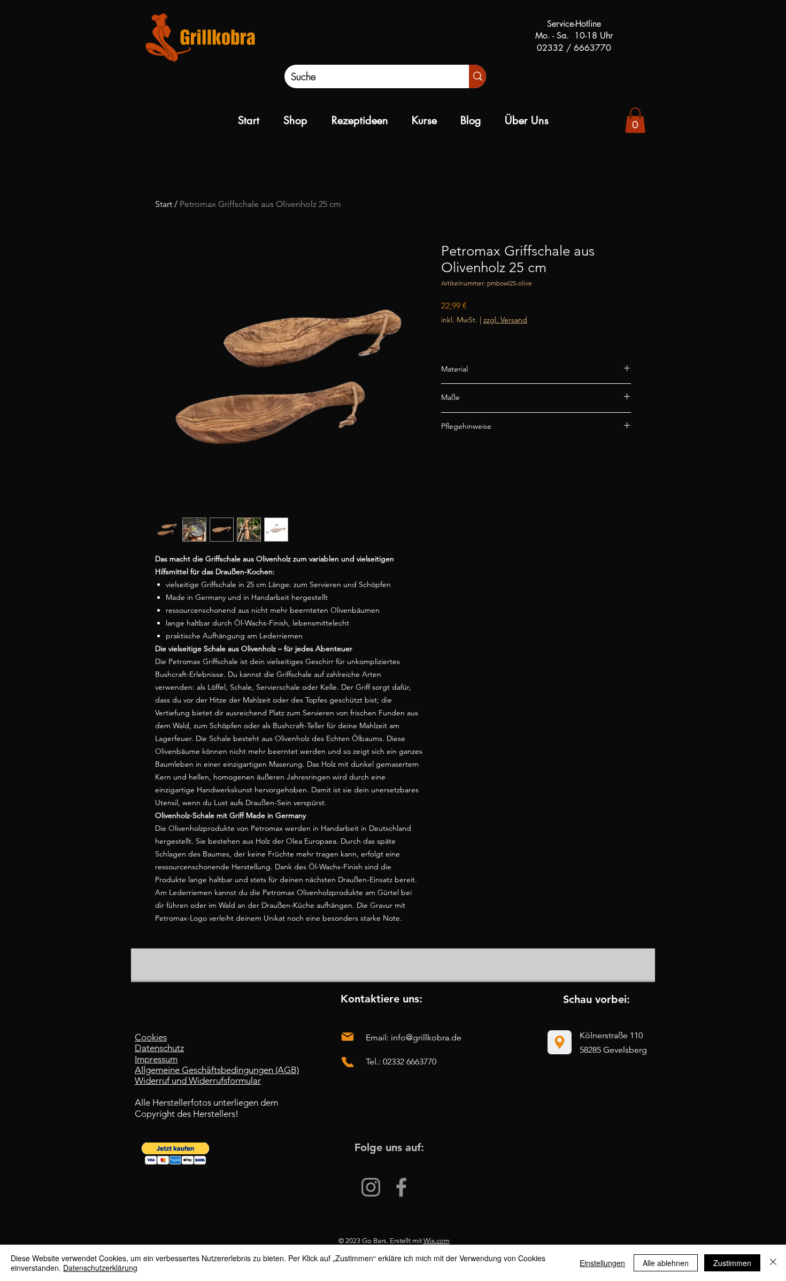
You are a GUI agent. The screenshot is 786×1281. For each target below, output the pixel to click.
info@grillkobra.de (426, 1037)
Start (163, 204)
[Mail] (348, 1037)
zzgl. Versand (505, 320)
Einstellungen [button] (602, 1262)
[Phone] (348, 1062)
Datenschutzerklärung (100, 1267)
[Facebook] (401, 1187)
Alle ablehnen (666, 1262)
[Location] (560, 1042)
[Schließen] (773, 1262)
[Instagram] (370, 1187)
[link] (635, 120)
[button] (175, 1153)
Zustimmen (732, 1262)
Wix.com (436, 1241)
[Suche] (477, 76)
